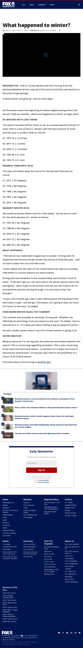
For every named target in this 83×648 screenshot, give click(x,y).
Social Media (69, 566)
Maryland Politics (71, 505)
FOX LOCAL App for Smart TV (72, 552)
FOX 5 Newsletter (71, 561)
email (79, 633)
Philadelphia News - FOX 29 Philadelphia (51, 508)
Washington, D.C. (9, 502)
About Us (69, 541)
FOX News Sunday (9, 533)
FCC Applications (71, 574)
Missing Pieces (49, 574)
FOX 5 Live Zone (50, 564)
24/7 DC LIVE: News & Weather (10, 511)
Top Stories (7, 536)
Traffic (25, 508)
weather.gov (44, 362)
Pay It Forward (28, 549)
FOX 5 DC (20, 30)
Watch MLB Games (9, 600)
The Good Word (49, 567)
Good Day (28, 541)
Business (6, 523)
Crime (5, 517)
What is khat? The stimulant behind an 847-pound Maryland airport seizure (46, 407)
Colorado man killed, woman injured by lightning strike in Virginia (42, 433)
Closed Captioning (71, 582)
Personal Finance (9, 530)
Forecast (26, 502)
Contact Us (69, 556)
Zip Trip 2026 (28, 556)
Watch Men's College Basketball (10, 611)
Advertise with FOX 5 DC (72, 548)
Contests (68, 569)
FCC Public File (70, 571)
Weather (27, 499)
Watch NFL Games (9, 593)
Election (67, 510)
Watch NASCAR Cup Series (10, 604)
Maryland (6, 508)
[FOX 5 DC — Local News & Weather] (10, 4)
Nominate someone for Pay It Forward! (30, 553)
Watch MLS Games (9, 621)
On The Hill (48, 559)
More (52, 5)
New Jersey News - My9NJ (50, 513)
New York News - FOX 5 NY (52, 503)
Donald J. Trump (70, 515)
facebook (63, 633)
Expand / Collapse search (79, 4)
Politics (68, 499)
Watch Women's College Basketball (9, 615)
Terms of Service (43, 482)
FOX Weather (28, 517)
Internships (69, 577)
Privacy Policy (44, 480)
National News (8, 515)
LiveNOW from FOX (9, 547)
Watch (6, 541)
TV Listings (6, 544)
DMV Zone (48, 551)
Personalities (69, 558)
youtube (59, 633)
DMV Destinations (29, 547)
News (26, 30)
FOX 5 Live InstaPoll (72, 544)
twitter (67, 633)
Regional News (51, 499)
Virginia (5, 505)
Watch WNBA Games (10, 619)
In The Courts (49, 562)
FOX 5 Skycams (28, 505)
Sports (5, 520)
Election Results (70, 513)
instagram (71, 633)
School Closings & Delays (29, 511)
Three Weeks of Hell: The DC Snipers (51, 570)
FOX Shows (7, 549)
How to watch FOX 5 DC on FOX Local (10, 553)
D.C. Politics (69, 502)
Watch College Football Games (8, 597)
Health (5, 528)
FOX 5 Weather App (30, 515)
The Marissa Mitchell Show (51, 548)
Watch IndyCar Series (10, 607)
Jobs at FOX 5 (69, 579)
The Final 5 (48, 556)
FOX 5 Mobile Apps (71, 564)
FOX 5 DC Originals (48, 542)
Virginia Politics (70, 508)
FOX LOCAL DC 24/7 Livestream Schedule (10, 557)
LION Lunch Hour (29, 544)
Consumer (6, 525)
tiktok (75, 633)
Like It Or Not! (49, 554)
